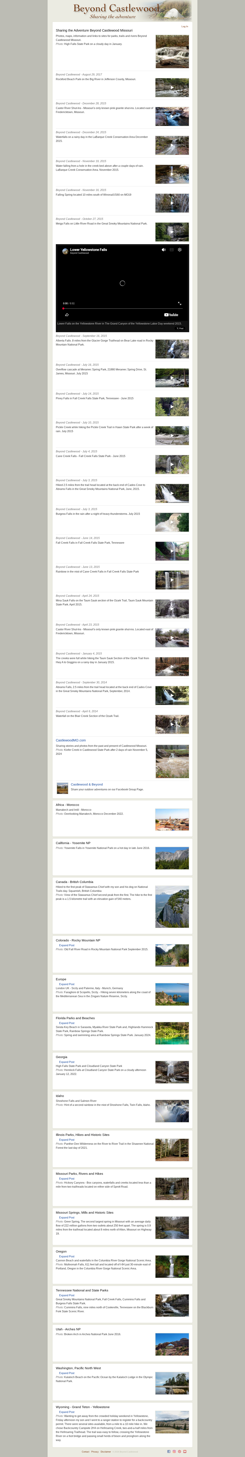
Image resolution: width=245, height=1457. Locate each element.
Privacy (95, 1451)
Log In (185, 26)
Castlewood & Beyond (87, 784)
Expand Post (66, 945)
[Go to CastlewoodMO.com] (172, 777)
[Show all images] (172, 67)
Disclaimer (106, 1451)
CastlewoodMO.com (71, 740)
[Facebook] (169, 1452)
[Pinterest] (179, 1452)
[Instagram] (174, 1452)
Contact (85, 1451)
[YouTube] (185, 1452)
